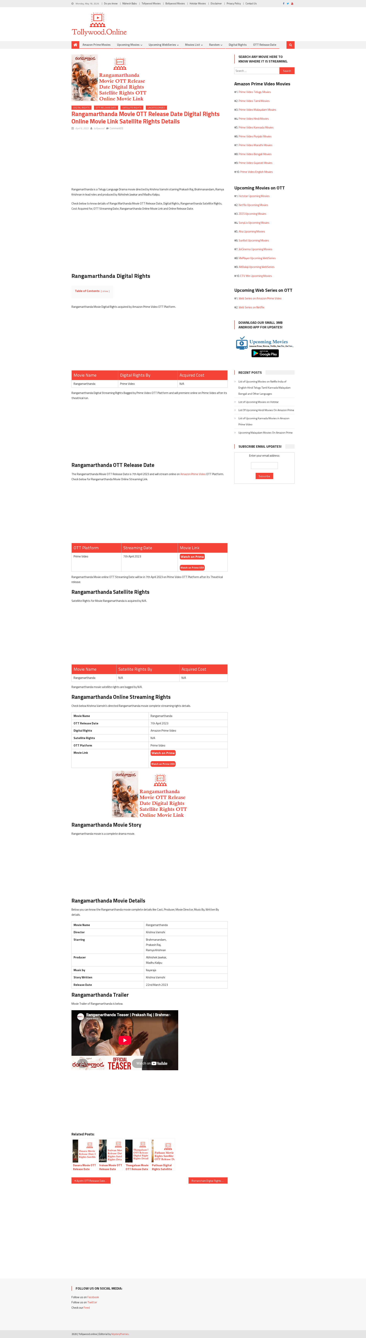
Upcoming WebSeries (162, 44)
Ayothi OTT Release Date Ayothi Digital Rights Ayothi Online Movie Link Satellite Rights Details (93, 1181)
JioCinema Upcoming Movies (255, 249)
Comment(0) (116, 128)
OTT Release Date (264, 44)
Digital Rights (238, 44)
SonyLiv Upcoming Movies (254, 222)
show (105, 291)
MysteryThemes (120, 1334)
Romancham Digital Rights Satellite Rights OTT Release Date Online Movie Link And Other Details (210, 1181)
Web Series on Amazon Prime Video (260, 298)
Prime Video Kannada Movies (256, 127)
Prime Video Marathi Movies (255, 145)
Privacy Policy (234, 3)
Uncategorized (156, 107)
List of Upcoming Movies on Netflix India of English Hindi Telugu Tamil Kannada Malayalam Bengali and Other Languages (264, 387)
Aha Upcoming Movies (252, 231)
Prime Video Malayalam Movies (257, 109)
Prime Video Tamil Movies (254, 101)
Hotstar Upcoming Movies (254, 196)
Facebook (93, 1297)
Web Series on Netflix (251, 307)
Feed (87, 1307)
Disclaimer (216, 3)
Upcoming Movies (128, 44)
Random (214, 44)
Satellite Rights (131, 107)
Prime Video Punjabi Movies (255, 136)
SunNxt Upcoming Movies (254, 240)
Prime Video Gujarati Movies (255, 163)
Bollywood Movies (175, 3)
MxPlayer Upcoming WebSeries (257, 258)
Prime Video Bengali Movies (255, 154)
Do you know (111, 3)
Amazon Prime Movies (97, 44)
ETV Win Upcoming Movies (256, 276)
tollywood (99, 128)
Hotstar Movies (198, 3)
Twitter (92, 1302)
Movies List (192, 44)
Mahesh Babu (129, 3)
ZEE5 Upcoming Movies (252, 214)
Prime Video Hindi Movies (254, 118)
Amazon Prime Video (193, 474)
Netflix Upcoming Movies (253, 205)
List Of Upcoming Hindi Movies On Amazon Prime (266, 410)
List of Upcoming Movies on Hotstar (258, 402)
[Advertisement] (149, 160)
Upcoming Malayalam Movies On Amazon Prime (265, 433)
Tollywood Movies (151, 3)
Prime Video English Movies (256, 172)
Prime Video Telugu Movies (255, 92)
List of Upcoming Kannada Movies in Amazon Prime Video (263, 421)
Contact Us (251, 3)
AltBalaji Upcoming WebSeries (256, 267)
